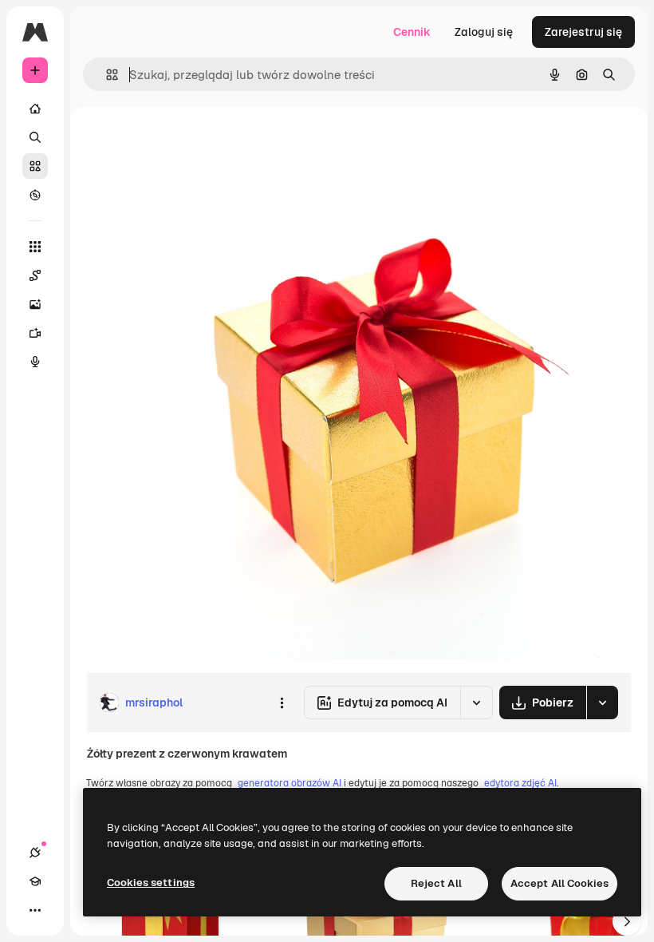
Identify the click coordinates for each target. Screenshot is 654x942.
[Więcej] (35, 910)
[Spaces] (35, 275)
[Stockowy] (35, 166)
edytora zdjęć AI (520, 783)
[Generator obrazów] (35, 304)
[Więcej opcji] (281, 702)
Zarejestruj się (583, 32)
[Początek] (35, 108)
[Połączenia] (35, 852)
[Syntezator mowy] (35, 361)
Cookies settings (151, 882)
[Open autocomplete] (106, 75)
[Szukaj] (35, 137)
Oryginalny (196, 143)
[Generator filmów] (35, 333)
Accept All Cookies (559, 883)
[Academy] (35, 881)
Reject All (436, 883)
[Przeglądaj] (35, 195)
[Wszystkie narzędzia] (35, 246)
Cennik (412, 32)
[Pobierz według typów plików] (602, 702)
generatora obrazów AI (289, 783)
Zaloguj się (484, 32)
